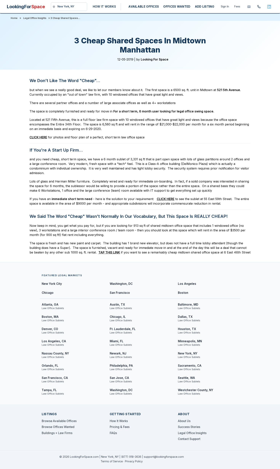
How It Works (119, 421)
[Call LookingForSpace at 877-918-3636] (259, 6)
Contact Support (189, 439)
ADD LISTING (204, 6)
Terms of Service (112, 461)
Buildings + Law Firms (57, 433)
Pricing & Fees (120, 427)
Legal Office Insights (34, 18)
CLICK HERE (38, 137)
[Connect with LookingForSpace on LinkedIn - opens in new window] (269, 6)
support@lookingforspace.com (164, 456)
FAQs (113, 433)
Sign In (225, 6)
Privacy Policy (134, 461)
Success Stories (189, 427)
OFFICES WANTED (176, 6)
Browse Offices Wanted (58, 427)
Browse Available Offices (59, 421)
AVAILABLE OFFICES (143, 6)
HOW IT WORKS (104, 6)
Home (14, 18)
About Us (184, 421)
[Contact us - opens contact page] (249, 6)
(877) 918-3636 (131, 456)
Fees (237, 6)
